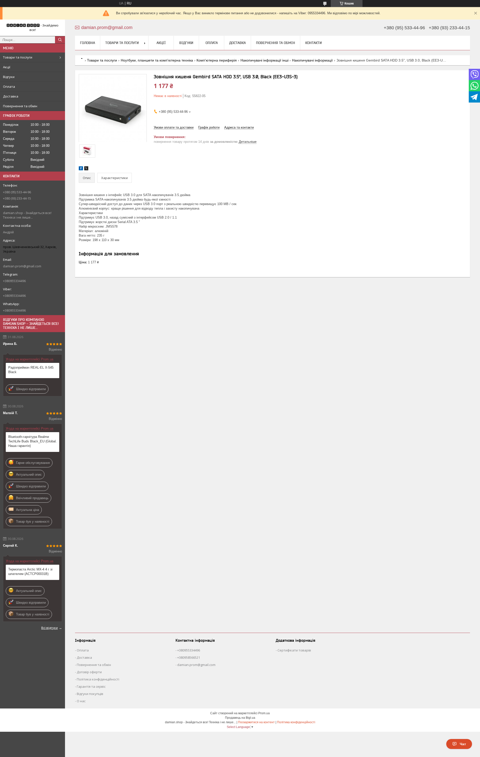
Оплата (9, 86)
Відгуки (8, 77)
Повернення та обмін (20, 106)
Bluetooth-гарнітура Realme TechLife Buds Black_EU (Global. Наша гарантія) (32, 441)
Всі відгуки (49, 627)
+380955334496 (188, 650)
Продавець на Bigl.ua (240, 717)
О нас (81, 701)
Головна (87, 43)
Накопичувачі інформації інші (264, 60)
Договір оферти (89, 672)
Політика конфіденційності (98, 679)
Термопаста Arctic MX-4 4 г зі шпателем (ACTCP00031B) (30, 571)
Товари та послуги (17, 57)
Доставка (10, 96)
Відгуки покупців (90, 693)
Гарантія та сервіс (91, 686)
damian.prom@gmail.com (22, 266)
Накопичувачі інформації (312, 60)
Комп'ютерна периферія (216, 60)
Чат (463, 744)
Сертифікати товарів (294, 650)
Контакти (313, 43)
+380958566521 (188, 657)
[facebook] (81, 169)
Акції (6, 67)
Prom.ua (264, 713)
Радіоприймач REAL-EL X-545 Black (31, 370)
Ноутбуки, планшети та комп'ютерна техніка (157, 60)
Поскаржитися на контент (256, 722)
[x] (86, 169)
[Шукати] (60, 40)
